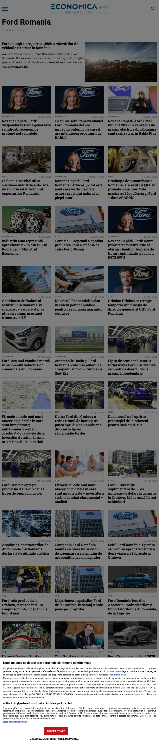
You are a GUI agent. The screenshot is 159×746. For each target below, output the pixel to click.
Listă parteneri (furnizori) (15, 722)
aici (123, 687)
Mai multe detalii (118, 675)
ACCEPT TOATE (56, 731)
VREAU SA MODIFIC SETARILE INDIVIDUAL (54, 738)
